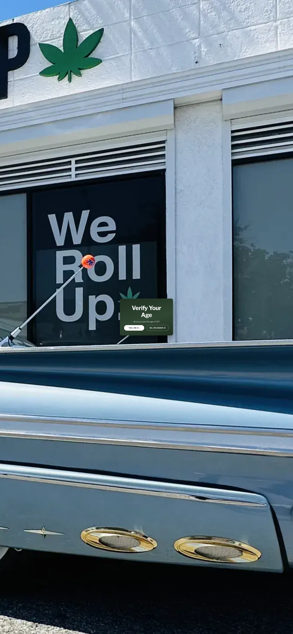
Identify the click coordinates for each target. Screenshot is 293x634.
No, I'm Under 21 (157, 328)
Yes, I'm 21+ (134, 328)
